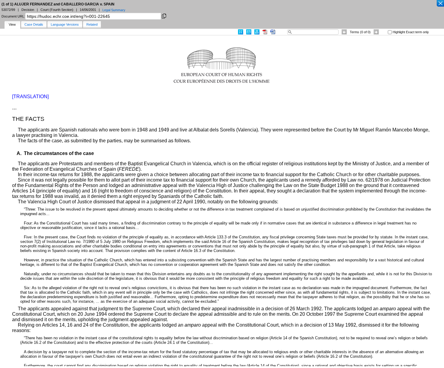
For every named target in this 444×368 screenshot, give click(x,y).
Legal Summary (113, 10)
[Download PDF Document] (264, 31)
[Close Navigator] (440, 3)
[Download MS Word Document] (272, 31)
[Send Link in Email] (248, 31)
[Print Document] (256, 31)
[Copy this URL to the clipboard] (164, 15)
